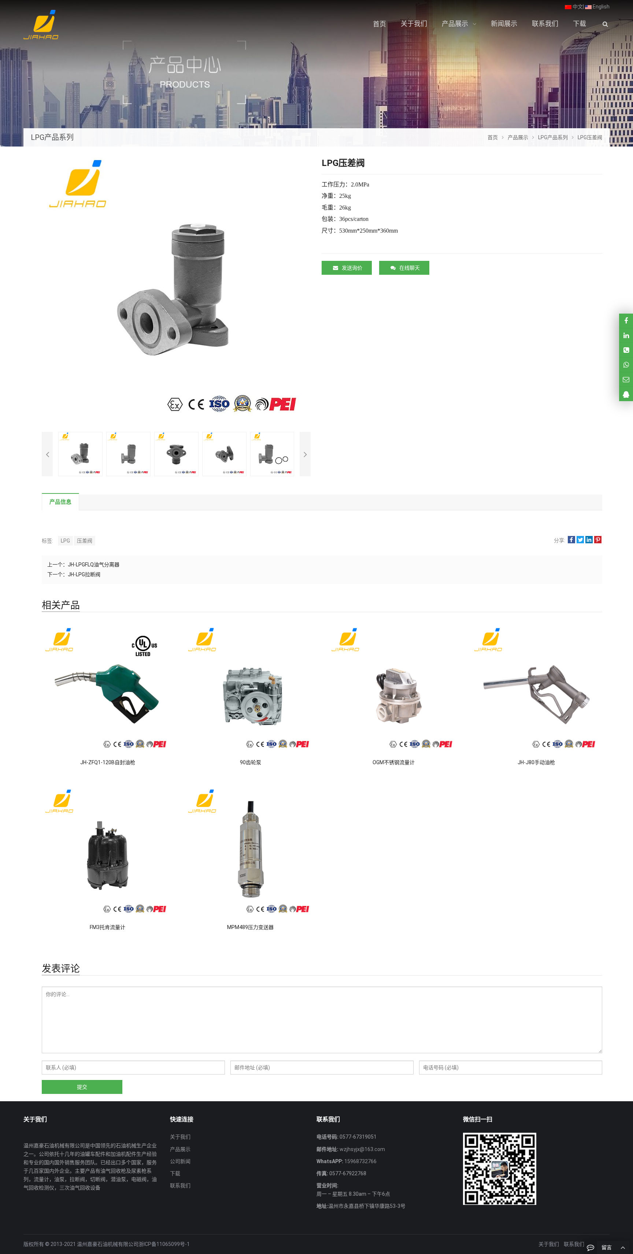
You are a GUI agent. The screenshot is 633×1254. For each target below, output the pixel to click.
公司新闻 (180, 1161)
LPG (65, 541)
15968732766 (360, 1161)
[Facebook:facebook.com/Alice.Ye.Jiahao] (626, 321)
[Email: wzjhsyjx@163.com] (626, 379)
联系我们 (180, 1185)
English (601, 7)
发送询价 (352, 268)
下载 (175, 1173)
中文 (577, 7)
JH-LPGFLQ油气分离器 (93, 564)
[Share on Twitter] (580, 540)
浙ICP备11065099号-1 (164, 1244)
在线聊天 (409, 268)
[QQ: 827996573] (626, 394)
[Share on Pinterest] (597, 540)
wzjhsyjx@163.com (361, 1149)
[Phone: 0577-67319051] (626, 350)
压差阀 (84, 541)
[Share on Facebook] (571, 540)
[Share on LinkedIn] (589, 540)
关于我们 (180, 1137)
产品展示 (180, 1149)
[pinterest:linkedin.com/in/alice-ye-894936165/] (626, 335)
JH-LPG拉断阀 (84, 574)
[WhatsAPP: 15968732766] (626, 365)
